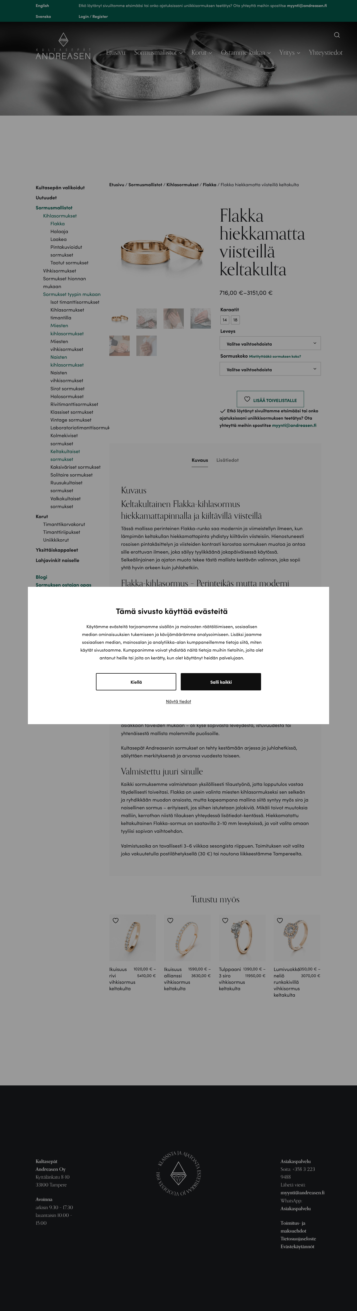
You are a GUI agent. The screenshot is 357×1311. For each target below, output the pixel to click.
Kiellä (136, 682)
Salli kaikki (221, 682)
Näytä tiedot (178, 701)
